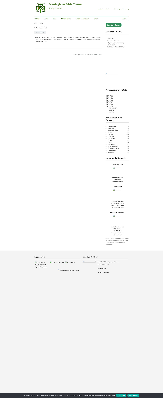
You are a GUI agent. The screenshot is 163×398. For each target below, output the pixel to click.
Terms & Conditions (103, 272)
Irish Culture (118, 230)
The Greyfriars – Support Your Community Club (87, 54)
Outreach (118, 179)
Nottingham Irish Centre (65, 4)
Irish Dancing (118, 228)
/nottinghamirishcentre (113, 41)
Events (110, 132)
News (54, 18)
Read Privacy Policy (133, 395)
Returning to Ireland (118, 205)
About (46, 18)
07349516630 (111, 45)
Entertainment (118, 234)
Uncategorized (112, 150)
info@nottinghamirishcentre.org (115, 43)
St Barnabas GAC (113, 146)
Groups (110, 140)
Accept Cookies (121, 395)
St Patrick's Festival (113, 148)
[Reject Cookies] (161, 395)
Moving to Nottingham (118, 207)
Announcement (40, 32)
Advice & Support (66, 18)
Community (111, 128)
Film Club (111, 136)
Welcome (37, 18)
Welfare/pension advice (118, 177)
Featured (110, 134)
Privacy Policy (102, 268)
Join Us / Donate (113, 25)
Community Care (113, 130)
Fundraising (111, 138)
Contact (96, 18)
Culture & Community (82, 18)
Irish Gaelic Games (118, 232)
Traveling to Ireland (118, 203)
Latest (110, 142)
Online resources (118, 181)
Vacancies (111, 152)
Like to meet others (118, 226)
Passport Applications (118, 201)
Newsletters (111, 144)
